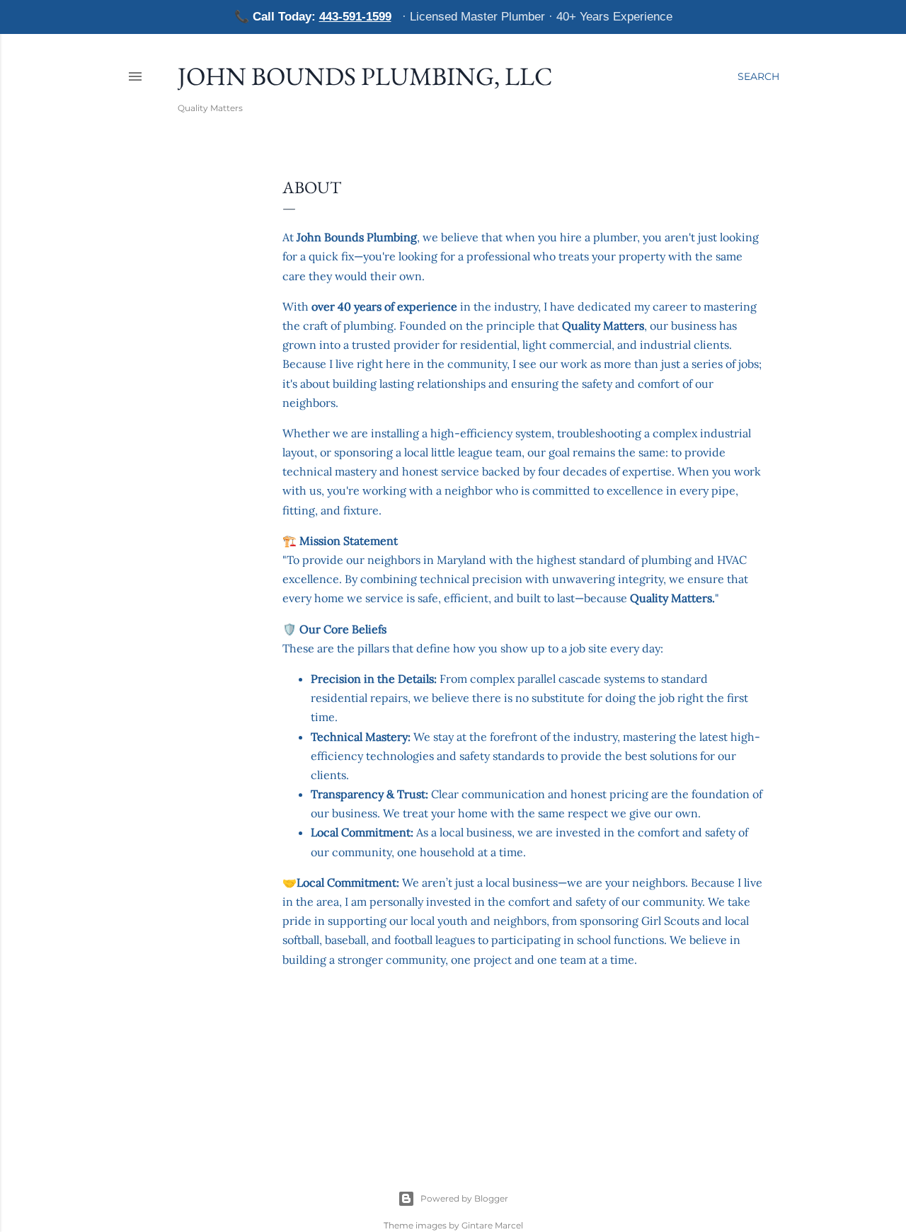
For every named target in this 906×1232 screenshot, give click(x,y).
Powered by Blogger (464, 1198)
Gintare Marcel (492, 1225)
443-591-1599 (355, 16)
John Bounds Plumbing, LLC (365, 76)
